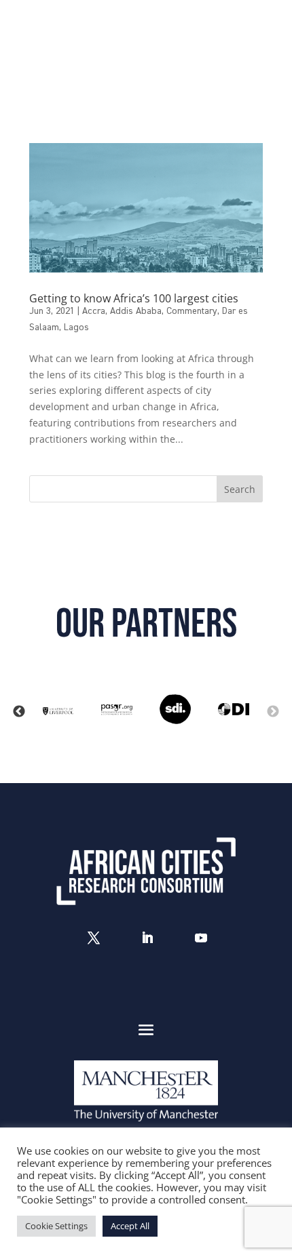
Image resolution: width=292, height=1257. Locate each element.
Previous (19, 712)
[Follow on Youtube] (201, 937)
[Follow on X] (93, 937)
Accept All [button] (130, 1226)
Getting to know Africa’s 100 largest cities (133, 298)
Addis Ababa (136, 311)
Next (273, 712)
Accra (93, 311)
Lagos (76, 327)
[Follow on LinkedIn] (147, 937)
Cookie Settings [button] (56, 1226)
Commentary (191, 311)
